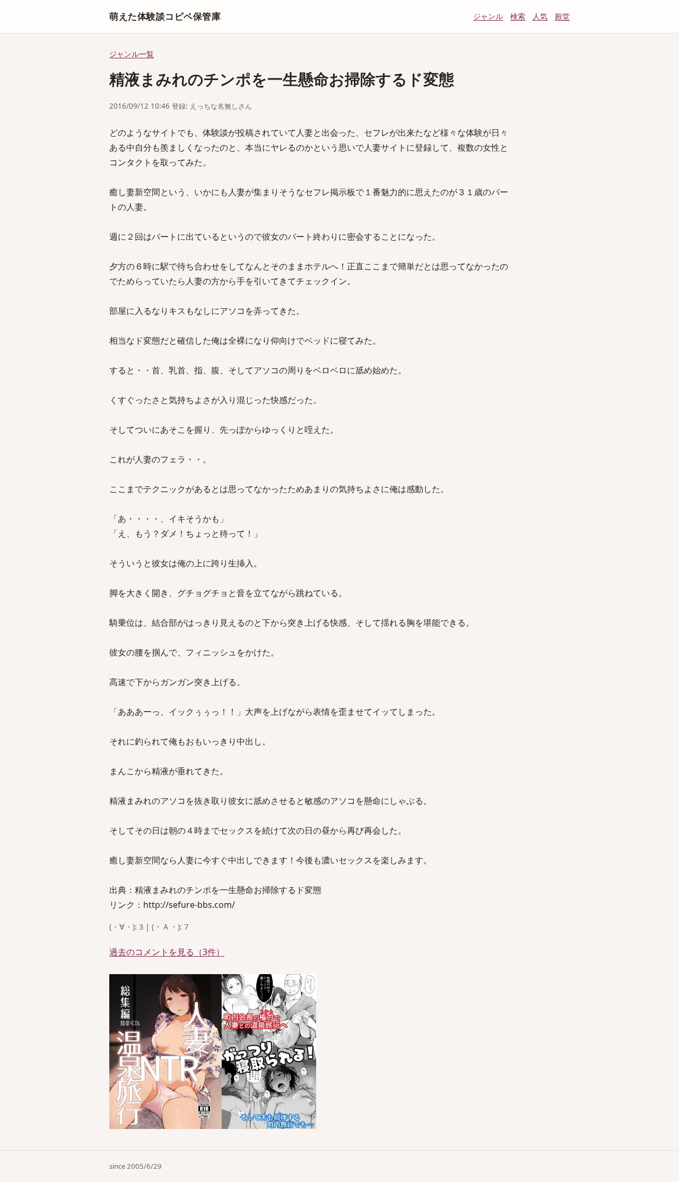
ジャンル (488, 16)
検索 (517, 16)
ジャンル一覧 (131, 54)
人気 (540, 16)
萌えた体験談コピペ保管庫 (165, 16)
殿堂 (562, 16)
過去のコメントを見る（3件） (166, 952)
